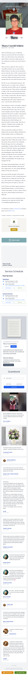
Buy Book (14, 346)
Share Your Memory (8, 364)
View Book (6, 346)
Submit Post (14, 387)
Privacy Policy (10, 669)
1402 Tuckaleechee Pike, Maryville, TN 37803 (15, 285)
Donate (14, 229)
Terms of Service (18, 669)
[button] (14, 402)
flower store (12, 210)
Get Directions (8, 288)
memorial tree (17, 208)
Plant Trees (20, 288)
